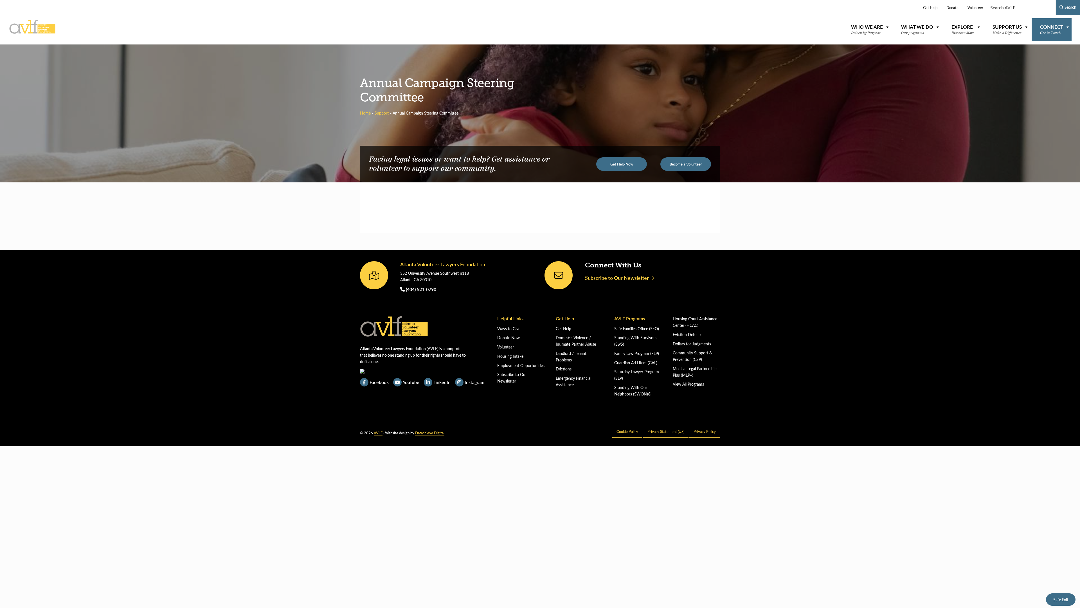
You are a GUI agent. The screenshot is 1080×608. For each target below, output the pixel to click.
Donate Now (508, 337)
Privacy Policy (705, 431)
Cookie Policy (627, 431)
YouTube (411, 382)
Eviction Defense (687, 334)
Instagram (474, 382)
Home (365, 113)
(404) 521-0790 (420, 289)
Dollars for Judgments (692, 344)
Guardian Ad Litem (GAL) (635, 362)
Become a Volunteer (686, 164)
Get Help (563, 328)
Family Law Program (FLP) (636, 353)
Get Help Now (621, 164)
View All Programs (688, 384)
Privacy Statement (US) (665, 431)
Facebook (379, 382)
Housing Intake (510, 356)
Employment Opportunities (520, 365)
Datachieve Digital (429, 432)
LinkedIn (442, 382)
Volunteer (505, 347)
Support (382, 113)
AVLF (378, 432)
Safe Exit (1060, 599)
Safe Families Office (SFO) (636, 328)
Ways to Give (508, 328)
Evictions (564, 369)
